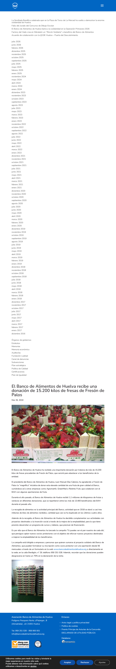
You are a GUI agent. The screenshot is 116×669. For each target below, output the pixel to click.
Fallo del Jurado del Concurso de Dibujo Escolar (33, 25)
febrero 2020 (17, 222)
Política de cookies (70, 626)
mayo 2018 (17, 286)
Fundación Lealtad (20, 356)
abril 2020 (16, 216)
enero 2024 (17, 89)
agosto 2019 (17, 241)
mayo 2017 (17, 317)
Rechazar (85, 662)
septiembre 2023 (19, 102)
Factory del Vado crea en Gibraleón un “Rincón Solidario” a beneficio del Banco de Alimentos (53, 32)
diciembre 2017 (18, 302)
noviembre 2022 (19, 124)
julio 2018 (16, 279)
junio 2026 (16, 44)
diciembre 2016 (18, 333)
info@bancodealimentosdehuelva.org (28, 634)
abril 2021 (16, 178)
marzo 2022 (17, 149)
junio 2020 (16, 210)
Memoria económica (20, 349)
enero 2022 (17, 152)
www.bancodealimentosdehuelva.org (70, 549)
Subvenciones (18, 362)
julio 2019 (16, 244)
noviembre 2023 (19, 95)
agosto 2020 (17, 203)
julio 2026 (16, 41)
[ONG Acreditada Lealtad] (22, 647)
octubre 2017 (17, 308)
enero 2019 (17, 263)
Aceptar (67, 662)
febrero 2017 (17, 327)
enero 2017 (17, 330)
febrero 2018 (17, 295)
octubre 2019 (17, 235)
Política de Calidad (20, 368)
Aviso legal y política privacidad (75, 622)
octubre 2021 (17, 162)
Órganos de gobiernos (21, 340)
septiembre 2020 (19, 200)
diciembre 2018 (18, 267)
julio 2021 (16, 168)
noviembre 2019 (19, 232)
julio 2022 (16, 137)
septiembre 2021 (19, 165)
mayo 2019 (17, 251)
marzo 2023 (17, 114)
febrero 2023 (17, 117)
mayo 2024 (17, 79)
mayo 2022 (17, 143)
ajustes (33, 666)
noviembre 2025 (19, 54)
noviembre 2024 (19, 76)
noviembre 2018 (19, 270)
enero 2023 (17, 121)
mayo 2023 (17, 111)
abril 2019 (16, 254)
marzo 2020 (17, 219)
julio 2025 (16, 63)
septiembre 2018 (19, 276)
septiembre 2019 (19, 238)
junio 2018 (16, 282)
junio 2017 (16, 314)
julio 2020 (16, 206)
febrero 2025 (17, 70)
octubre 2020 (17, 197)
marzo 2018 (17, 292)
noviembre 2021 (19, 159)
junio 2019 (16, 248)
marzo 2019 (17, 257)
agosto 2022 (17, 133)
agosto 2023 (17, 105)
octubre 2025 (17, 57)
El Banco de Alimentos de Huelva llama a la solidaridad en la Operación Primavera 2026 (50, 28)
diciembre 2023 (18, 92)
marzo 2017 (17, 324)
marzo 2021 (17, 181)
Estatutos (16, 343)
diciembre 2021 (18, 156)
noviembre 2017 (19, 305)
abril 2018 (16, 289)
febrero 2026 (17, 48)
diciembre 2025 (18, 51)
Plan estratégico (19, 365)
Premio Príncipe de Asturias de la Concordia (81, 629)
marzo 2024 (17, 86)
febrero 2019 (17, 260)
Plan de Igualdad (19, 375)
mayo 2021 (17, 175)
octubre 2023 (17, 98)
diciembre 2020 (18, 191)
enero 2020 (17, 225)
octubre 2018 (17, 273)
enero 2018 (17, 298)
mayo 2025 (17, 67)
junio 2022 (16, 140)
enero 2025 (17, 73)
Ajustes (102, 662)
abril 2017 (16, 321)
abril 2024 (16, 83)
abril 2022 (16, 146)
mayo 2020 (17, 213)
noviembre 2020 (19, 194)
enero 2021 (17, 187)
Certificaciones (18, 371)
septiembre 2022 (19, 130)
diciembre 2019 (18, 228)
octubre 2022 (17, 127)
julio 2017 (16, 311)
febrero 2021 (17, 184)
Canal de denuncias (20, 359)
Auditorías (16, 352)
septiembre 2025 (19, 60)
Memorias (16, 346)
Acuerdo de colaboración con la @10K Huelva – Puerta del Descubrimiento (45, 35)
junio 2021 (16, 171)
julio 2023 (16, 108)
